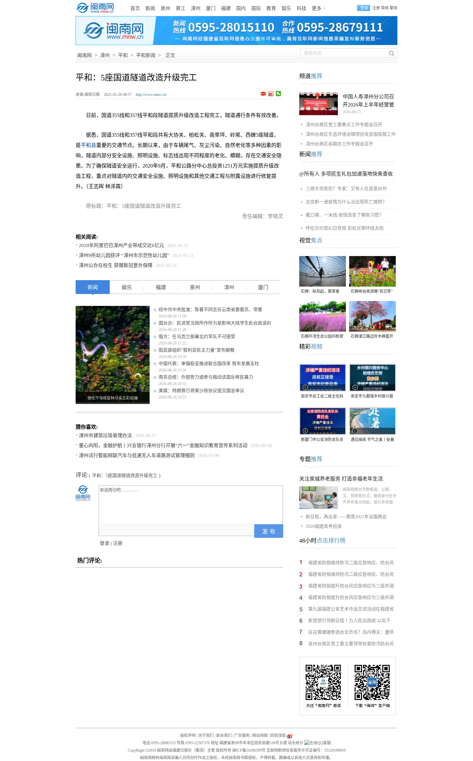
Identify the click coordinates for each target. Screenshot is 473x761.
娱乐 (286, 8)
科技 (301, 8)
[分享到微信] (278, 93)
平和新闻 (145, 55)
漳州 (195, 8)
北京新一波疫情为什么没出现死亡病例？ (346, 201)
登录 (104, 543)
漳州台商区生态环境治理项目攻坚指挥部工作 (351, 134)
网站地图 (260, 735)
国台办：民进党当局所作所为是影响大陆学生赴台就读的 (215, 323)
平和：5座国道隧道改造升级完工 (124, 475)
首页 (135, 8)
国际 (256, 8)
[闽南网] (96, 8)
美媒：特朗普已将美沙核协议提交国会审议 (201, 390)
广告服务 (242, 735)
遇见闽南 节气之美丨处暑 (372, 439)
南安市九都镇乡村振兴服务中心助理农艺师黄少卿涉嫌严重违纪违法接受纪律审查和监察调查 (372, 396)
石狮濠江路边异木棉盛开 (372, 336)
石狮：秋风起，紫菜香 (320, 291)
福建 (226, 8)
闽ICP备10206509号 (248, 750)
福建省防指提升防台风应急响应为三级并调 (351, 585)
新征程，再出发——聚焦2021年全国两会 (346, 516)
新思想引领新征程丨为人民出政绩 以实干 (349, 620)
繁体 (393, 8)
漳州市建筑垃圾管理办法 (105, 435)
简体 (385, 8)
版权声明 (188, 735)
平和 (123, 55)
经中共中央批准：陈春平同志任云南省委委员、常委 (210, 309)
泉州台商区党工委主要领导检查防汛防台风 (351, 643)
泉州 (165, 8)
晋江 (180, 8)
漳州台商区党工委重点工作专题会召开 (344, 124)
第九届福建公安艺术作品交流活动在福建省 (351, 609)
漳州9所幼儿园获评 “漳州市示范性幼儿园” (124, 255)
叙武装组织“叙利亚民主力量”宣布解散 (197, 350)
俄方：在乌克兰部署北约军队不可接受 (197, 336)
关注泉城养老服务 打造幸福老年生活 (341, 478)
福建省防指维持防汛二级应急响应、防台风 (351, 562)
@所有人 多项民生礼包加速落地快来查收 (346, 174)
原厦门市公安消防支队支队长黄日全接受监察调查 (322, 440)
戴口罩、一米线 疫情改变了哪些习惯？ (345, 215)
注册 (376, 8)
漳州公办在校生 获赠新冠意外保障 (116, 265)
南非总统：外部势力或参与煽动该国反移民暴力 (206, 377)
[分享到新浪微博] (271, 93)
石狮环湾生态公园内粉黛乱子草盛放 (322, 337)
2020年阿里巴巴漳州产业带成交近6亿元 (121, 245)
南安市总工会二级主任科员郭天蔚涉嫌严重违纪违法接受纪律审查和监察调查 (322, 396)
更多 (316, 8)
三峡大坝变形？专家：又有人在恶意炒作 (346, 188)
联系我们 (224, 735)
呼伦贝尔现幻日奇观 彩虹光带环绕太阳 (345, 228)
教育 (271, 8)
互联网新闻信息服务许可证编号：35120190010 (306, 750)
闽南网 (84, 55)
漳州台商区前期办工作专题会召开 (339, 144)
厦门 (211, 8)
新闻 (150, 8)
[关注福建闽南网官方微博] (290, 735)
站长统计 (295, 743)
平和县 (88, 145)
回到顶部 (278, 735)
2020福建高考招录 (324, 526)
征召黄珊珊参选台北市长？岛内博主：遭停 (351, 632)
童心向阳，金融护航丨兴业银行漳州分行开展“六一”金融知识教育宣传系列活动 (163, 445)
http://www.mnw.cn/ (151, 94)
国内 (241, 8)
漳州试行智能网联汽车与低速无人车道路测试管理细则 (137, 455)
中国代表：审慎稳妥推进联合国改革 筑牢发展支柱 (209, 363)
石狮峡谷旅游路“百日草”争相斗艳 (372, 292)
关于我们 (206, 735)
